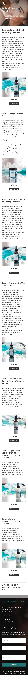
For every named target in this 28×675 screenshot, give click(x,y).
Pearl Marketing (21, 673)
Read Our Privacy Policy (9, 628)
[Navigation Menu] (26, 3)
